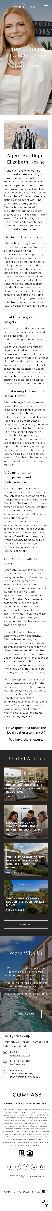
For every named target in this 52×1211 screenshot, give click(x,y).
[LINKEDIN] (26, 1167)
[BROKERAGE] (41, 1167)
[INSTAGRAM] (18, 1167)
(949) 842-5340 (17, 1064)
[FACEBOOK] (10, 1167)
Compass (34, 1112)
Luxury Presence (35, 1176)
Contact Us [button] (26, 1014)
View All (26, 924)
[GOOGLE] (34, 1167)
